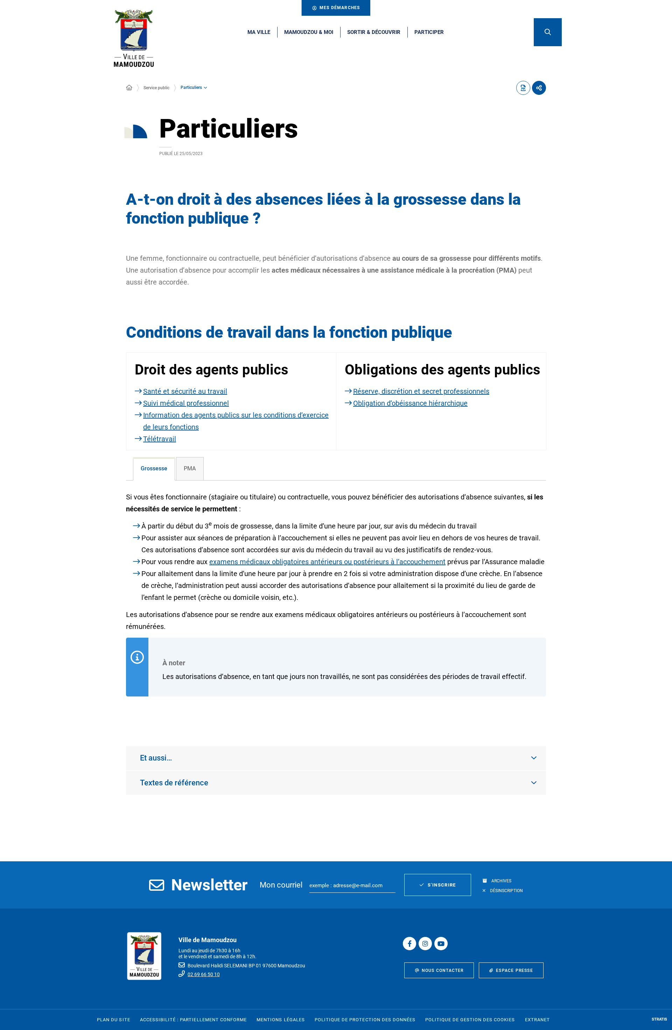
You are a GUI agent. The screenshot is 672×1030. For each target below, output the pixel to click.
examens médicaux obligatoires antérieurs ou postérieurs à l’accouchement (327, 562)
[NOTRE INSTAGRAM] (425, 944)
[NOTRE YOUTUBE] (441, 944)
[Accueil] (129, 88)
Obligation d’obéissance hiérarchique (410, 403)
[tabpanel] (336, 606)
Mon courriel (281, 885)
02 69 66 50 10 (204, 974)
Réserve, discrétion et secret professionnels (421, 391)
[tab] (154, 469)
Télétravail (159, 439)
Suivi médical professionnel (186, 403)
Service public (156, 87)
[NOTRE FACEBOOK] (409, 944)
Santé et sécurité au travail (185, 391)
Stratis (659, 1019)
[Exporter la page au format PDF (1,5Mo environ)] (523, 88)
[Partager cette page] (539, 88)
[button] (548, 32)
